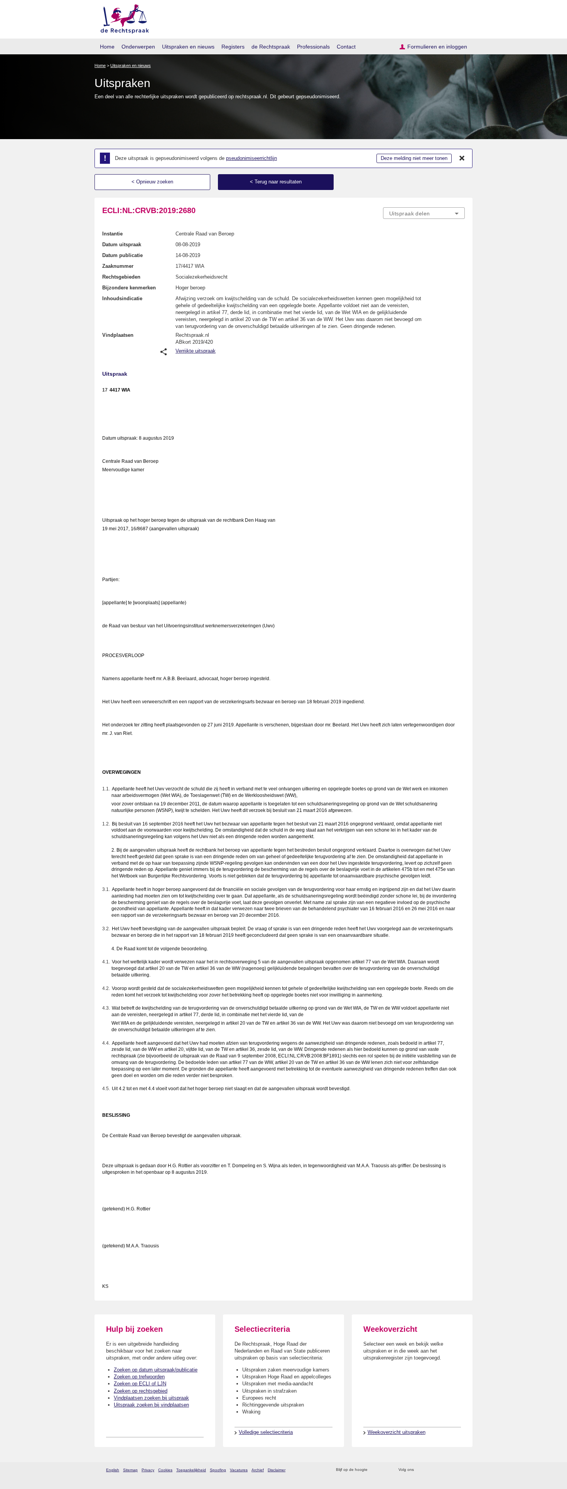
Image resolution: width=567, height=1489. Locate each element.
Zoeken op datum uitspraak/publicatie (155, 1370)
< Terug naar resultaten (276, 182)
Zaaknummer (117, 266)
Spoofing (218, 1470)
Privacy (148, 1470)
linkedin (451, 1470)
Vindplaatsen (117, 335)
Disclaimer (276, 1470)
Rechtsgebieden (121, 277)
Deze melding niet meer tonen (414, 158)
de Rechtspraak (270, 47)
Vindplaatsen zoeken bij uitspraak (151, 1398)
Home (107, 47)
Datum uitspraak (121, 244)
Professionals (313, 47)
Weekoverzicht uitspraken (396, 1432)
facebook (431, 1470)
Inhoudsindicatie (122, 298)
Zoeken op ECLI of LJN (140, 1383)
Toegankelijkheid (191, 1470)
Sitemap (130, 1470)
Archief (257, 1470)
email (385, 1470)
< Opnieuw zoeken (152, 182)
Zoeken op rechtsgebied (140, 1391)
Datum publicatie (122, 255)
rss (375, 1470)
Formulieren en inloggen (437, 47)
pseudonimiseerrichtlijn (251, 158)
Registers (233, 47)
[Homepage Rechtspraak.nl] (122, 17)
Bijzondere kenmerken (129, 288)
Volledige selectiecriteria (266, 1432)
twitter (421, 1470)
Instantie (112, 234)
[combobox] (424, 213)
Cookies (165, 1470)
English (112, 1470)
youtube (461, 1470)
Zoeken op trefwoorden (139, 1377)
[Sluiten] (462, 158)
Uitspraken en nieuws (188, 47)
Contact (346, 47)
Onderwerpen (138, 47)
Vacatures (239, 1470)
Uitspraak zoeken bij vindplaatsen (151, 1405)
